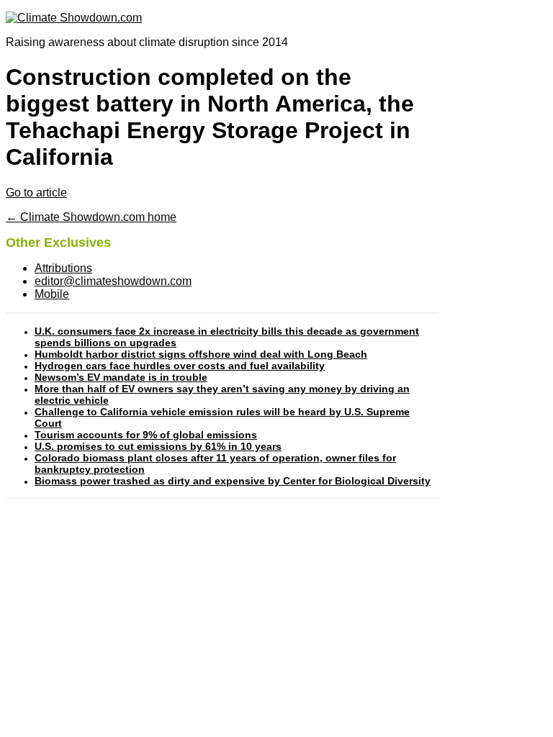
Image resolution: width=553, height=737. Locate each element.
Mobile (52, 294)
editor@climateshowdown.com (113, 281)
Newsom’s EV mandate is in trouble (121, 377)
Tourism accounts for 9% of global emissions (146, 434)
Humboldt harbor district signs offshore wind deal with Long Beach (201, 354)
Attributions (63, 268)
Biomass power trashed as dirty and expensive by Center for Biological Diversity (233, 481)
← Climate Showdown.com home (91, 217)
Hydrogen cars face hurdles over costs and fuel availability (180, 365)
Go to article (36, 192)
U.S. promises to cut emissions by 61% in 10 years (158, 446)
